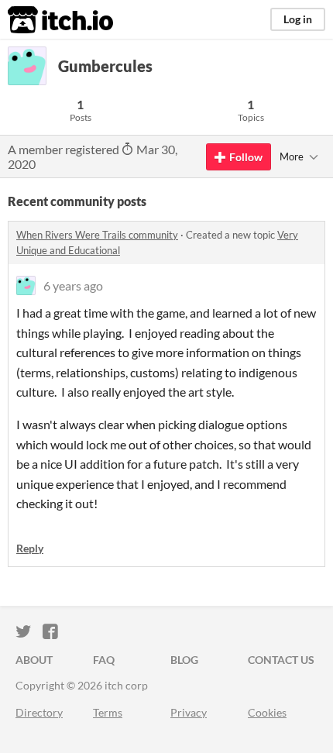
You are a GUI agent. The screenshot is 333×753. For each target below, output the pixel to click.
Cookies (267, 712)
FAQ (104, 659)
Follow (246, 156)
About (34, 659)
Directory (39, 712)
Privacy (188, 712)
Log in (297, 19)
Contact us (281, 659)
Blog (184, 659)
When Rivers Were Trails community (97, 235)
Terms (107, 712)
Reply (29, 548)
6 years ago (73, 285)
